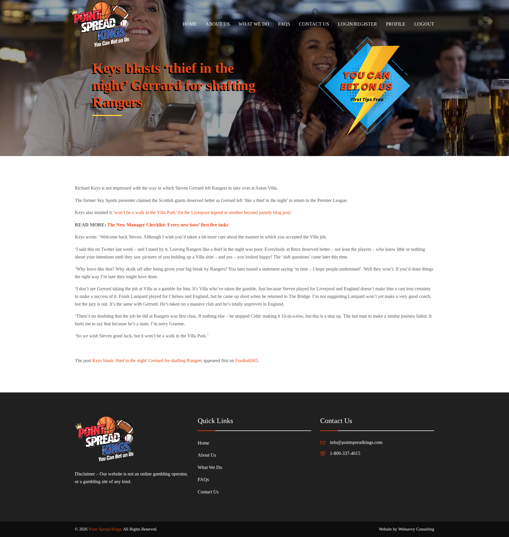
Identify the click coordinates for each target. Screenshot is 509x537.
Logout (424, 23)
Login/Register (357, 23)
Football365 (246, 360)
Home (190, 23)
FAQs (284, 23)
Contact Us (314, 23)
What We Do (254, 23)
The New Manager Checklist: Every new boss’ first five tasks (167, 224)
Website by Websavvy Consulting (406, 529)
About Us (218, 23)
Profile (395, 23)
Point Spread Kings (105, 529)
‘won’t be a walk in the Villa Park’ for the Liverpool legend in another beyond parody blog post (201, 212)
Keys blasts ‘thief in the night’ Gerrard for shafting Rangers (147, 360)
